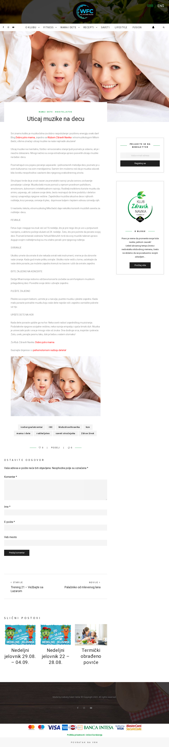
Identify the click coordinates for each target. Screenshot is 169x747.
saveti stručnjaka (65, 433)
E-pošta (9, 521)
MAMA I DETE (68, 27)
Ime (7, 506)
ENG (160, 6)
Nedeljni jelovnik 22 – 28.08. (55, 656)
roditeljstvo (43, 433)
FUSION (137, 27)
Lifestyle (121, 27)
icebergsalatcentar (32, 427)
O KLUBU (30, 27)
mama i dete (24, 433)
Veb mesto (10, 537)
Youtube (13, 27)
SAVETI (105, 27)
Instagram (8, 27)
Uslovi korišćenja (94, 735)
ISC (51, 427)
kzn (88, 427)
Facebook (3, 27)
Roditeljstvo (63, 112)
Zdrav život (87, 433)
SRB (150, 6)
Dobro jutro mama (44, 342)
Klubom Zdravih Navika (59, 137)
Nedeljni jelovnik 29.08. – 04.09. (20, 656)
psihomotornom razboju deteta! (49, 350)
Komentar (10, 476)
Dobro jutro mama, (25, 137)
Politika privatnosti (75, 735)
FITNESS (48, 27)
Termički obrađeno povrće (91, 656)
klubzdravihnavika (69, 427)
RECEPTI (88, 27)
